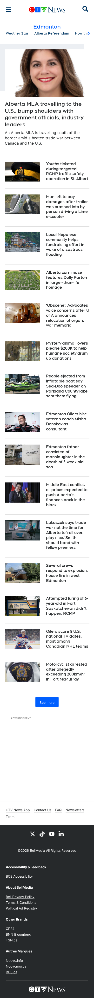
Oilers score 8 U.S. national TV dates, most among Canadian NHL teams (67, 639)
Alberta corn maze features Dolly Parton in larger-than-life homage (66, 280)
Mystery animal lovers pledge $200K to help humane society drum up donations (67, 350)
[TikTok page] (42, 834)
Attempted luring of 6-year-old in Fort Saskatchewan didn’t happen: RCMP (67, 606)
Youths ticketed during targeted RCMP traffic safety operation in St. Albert (67, 171)
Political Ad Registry (21, 908)
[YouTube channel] (52, 834)
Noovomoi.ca (16, 966)
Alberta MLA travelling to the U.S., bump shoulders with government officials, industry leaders (44, 114)
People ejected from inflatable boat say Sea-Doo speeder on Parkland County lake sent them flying (66, 386)
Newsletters (75, 810)
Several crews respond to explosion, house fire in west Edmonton (67, 573)
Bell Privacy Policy (20, 897)
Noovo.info (14, 960)
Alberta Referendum (51, 33)
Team (10, 817)
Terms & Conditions (21, 902)
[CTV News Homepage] (47, 9)
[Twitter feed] (32, 834)
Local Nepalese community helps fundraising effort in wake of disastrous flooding (65, 244)
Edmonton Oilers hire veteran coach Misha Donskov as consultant (66, 421)
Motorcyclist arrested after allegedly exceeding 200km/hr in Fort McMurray (66, 671)
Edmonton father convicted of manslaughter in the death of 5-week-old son (65, 457)
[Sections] (8, 9)
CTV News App (18, 810)
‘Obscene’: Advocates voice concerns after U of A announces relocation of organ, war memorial (67, 315)
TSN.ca (12, 940)
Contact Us (42, 810)
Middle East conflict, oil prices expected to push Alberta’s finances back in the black (66, 494)
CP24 (10, 929)
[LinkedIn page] (61, 834)
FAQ (58, 810)
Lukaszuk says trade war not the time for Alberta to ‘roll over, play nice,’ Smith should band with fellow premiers (66, 535)
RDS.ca (11, 972)
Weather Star (17, 33)
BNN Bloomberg (18, 934)
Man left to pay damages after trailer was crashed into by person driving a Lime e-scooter (67, 206)
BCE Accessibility (19, 876)
